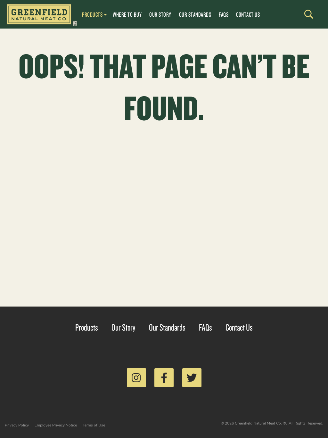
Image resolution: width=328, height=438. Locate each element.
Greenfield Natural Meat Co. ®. (261, 423)
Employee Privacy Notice (56, 425)
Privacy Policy (17, 425)
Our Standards (195, 14)
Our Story (160, 14)
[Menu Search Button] (309, 14)
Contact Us (248, 14)
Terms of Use (94, 425)
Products (92, 14)
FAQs (223, 14)
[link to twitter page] (191, 377)
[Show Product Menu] (105, 13)
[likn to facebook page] (164, 377)
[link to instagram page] (136, 377)
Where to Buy (127, 14)
